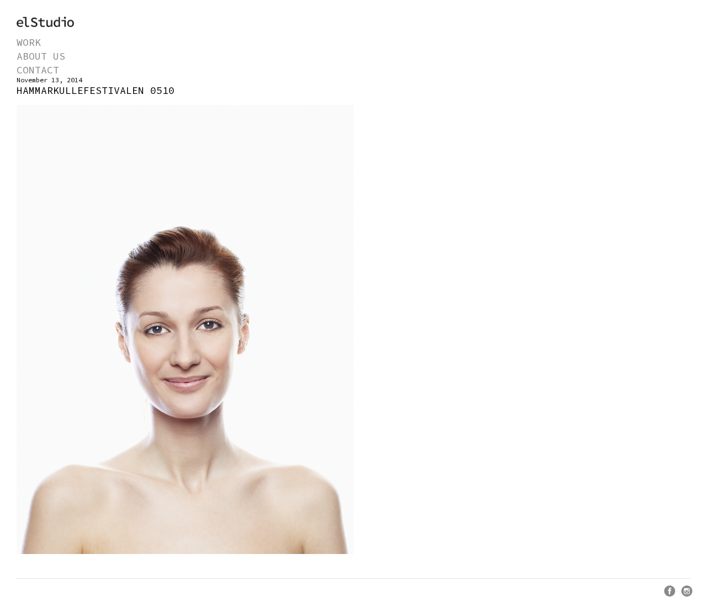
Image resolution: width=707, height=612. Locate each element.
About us (41, 56)
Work (29, 42)
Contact (38, 70)
